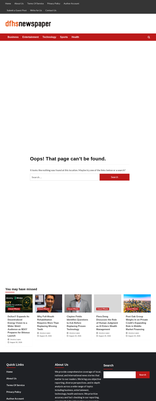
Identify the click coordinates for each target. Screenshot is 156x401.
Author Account (71, 3)
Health (75, 37)
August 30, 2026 (16, 342)
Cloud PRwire (14, 309)
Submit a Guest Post (17, 10)
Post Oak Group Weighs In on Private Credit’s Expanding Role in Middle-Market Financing (137, 323)
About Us (19, 3)
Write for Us (36, 10)
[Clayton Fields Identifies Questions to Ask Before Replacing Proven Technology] (78, 303)
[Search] (149, 37)
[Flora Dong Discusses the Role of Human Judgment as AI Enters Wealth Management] (107, 303)
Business (13, 37)
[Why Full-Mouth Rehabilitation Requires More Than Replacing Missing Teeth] (48, 303)
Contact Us (50, 10)
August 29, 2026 (46, 336)
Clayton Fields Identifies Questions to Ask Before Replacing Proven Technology (77, 323)
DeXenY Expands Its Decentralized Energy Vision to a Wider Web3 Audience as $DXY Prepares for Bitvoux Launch (19, 326)
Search (108, 365)
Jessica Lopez (15, 339)
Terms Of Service (35, 3)
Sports (64, 37)
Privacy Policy (53, 3)
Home (8, 3)
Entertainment (30, 37)
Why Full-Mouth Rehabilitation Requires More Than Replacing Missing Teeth (48, 323)
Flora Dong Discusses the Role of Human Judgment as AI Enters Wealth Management (107, 323)
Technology (49, 37)
